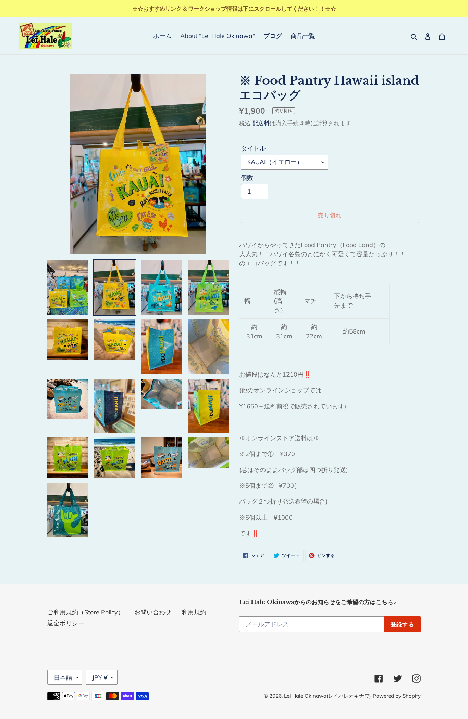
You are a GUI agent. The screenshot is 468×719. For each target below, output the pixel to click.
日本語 (63, 677)
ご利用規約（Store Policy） (85, 612)
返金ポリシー (65, 623)
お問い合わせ (152, 612)
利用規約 (194, 612)
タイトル (253, 148)
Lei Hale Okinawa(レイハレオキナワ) (327, 696)
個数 (247, 178)
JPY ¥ (100, 677)
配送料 (261, 123)
